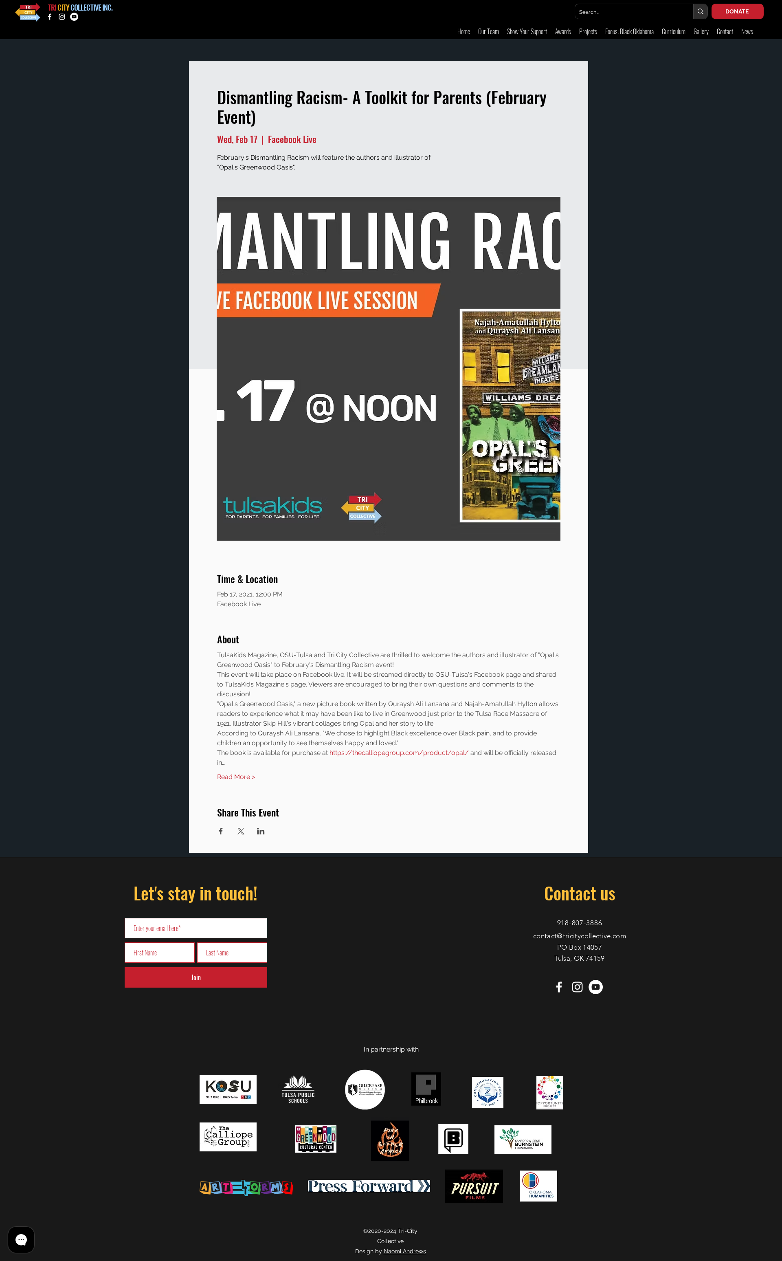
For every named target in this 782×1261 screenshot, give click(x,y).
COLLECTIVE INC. (91, 7)
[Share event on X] (241, 831)
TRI (52, 7)
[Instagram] (62, 17)
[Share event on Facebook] (221, 831)
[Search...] (700, 11)
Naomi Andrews (405, 1251)
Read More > (236, 777)
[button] (701, 31)
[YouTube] (74, 17)
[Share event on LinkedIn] (261, 831)
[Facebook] (50, 17)
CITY (63, 7)
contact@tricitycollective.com (579, 936)
